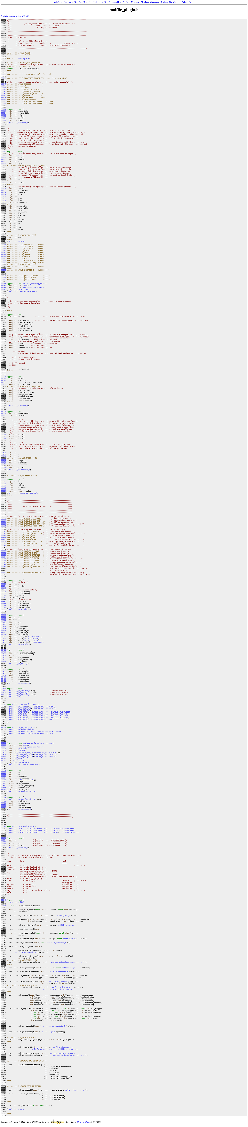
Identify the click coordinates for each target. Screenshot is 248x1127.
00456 (3, 675)
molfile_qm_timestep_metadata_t (24, 764)
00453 (3, 671)
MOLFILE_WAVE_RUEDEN (60, 712)
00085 (3, 115)
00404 (3, 627)
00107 (3, 152)
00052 (3, 94)
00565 (3, 789)
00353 (3, 555)
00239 (3, 379)
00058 (3, 97)
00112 (3, 161)
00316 (3, 483)
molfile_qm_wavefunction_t (22, 791)
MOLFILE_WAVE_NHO (59, 714)
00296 (3, 452)
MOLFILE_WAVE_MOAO (59, 718)
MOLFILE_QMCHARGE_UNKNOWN (21, 729)
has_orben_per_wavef (23, 755)
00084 (3, 113)
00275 (3, 415)
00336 (3, 522)
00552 (3, 774)
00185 (3, 285)
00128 (3, 192)
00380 (3, 596)
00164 (3, 256)
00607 (3, 846)
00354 (3, 557)
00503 (3, 704)
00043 (3, 78)
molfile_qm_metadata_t (20, 609)
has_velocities (20, 289)
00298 (3, 456)
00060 (3, 99)
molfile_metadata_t (18, 123)
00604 (3, 840)
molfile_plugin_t (17, 1109)
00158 (3, 245)
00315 (3, 481)
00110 (3, 158)
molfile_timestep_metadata (36, 284)
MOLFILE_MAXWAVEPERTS (47, 753)
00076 (3, 103)
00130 (3, 196)
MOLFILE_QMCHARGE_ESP (19, 733)
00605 (3, 842)
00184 (3, 284)
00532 (3, 743)
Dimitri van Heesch (83, 1122)
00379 (3, 594)
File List (126, 2)
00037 (3, 74)
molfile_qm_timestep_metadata (37, 743)
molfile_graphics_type (23, 826)
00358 (3, 565)
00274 (3, 413)
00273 (3, 411)
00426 (3, 656)
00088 (3, 121)
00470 (3, 693)
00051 (3, 92)
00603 (3, 838)
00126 (3, 189)
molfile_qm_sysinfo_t (19, 644)
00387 (3, 601)
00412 (3, 638)
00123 (3, 183)
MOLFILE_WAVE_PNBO (59, 716)
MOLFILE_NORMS (68, 828)
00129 (3, 194)
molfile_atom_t (16, 241)
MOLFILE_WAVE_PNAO (40, 714)
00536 (3, 751)
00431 (3, 658)
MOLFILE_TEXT (32, 832)
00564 (3, 788)
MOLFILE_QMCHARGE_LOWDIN (49, 731)
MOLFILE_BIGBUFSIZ (32, 638)
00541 (3, 760)
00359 (3, 567)
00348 (3, 545)
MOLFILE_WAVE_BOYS (40, 712)
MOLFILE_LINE (15, 830)
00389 (3, 605)
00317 (3, 485)
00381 (3, 598)
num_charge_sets (21, 762)
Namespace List (70, 2)
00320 (3, 491)
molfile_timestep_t (18, 406)
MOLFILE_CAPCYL (51, 830)
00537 (3, 753)
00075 (3, 101)
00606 (3, 844)
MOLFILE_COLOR (51, 832)
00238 (3, 377)
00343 (3, 536)
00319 (3, 489)
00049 (3, 90)
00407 (3, 632)
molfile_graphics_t (18, 848)
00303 (3, 464)
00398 (3, 617)
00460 (3, 679)
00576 (3, 801)
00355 (3, 559)
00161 (3, 251)
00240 (3, 380)
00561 (3, 784)
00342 (3, 534)
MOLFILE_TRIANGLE (34, 828)
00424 (3, 654)
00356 (3, 561)
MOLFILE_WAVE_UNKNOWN (41, 720)
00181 (3, 280)
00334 (3, 518)
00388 (3, 603)
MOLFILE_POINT (16, 828)
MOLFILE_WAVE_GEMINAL (43, 706)
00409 (3, 634)
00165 (3, 258)
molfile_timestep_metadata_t (23, 291)
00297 (3, 454)
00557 (3, 782)
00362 (3, 572)
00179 (3, 276)
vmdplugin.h (23, 59)
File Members (174, 2)
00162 (3, 253)
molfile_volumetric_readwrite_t (24, 493)
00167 (3, 262)
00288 (3, 439)
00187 (3, 289)
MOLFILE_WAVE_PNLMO (18, 718)
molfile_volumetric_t (19, 470)
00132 (3, 200)
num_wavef (18, 758)
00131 (3, 198)
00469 (3, 691)
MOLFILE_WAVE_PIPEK (18, 712)
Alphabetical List (100, 2)
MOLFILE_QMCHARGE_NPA (42, 733)
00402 (3, 625)
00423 (3, 652)
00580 (3, 807)
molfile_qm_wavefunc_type (24, 704)
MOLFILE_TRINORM (52, 828)
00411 (3, 636)
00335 (3, 520)
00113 (3, 163)
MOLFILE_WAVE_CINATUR (19, 710)
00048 (3, 88)
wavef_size (18, 760)
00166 (3, 260)
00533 (3, 745)
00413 (3, 640)
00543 (3, 762)
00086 (3, 117)
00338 (3, 526)
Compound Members (159, 2)
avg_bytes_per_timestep (34, 287)
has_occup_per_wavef (23, 757)
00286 (3, 435)
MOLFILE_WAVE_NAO (17, 714)
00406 (3, 631)
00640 (3, 900)
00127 (3, 191)
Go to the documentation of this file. (15, 16)
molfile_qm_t (15, 696)
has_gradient (19, 749)
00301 (3, 460)
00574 (3, 797)
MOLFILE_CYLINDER (34, 830)
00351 (3, 551)
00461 (3, 681)
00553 (3, 776)
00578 (3, 803)
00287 (3, 437)
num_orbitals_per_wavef (24, 753)
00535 (3, 749)
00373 (3, 584)
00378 (3, 592)
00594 (3, 826)
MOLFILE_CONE (68, 830)
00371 (3, 580)
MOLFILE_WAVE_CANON (18, 706)
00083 (3, 111)
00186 (3, 287)
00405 (3, 629)
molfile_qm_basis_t (18, 663)
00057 (3, 96)
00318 (3, 487)
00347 (3, 543)
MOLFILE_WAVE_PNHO (18, 716)
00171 (3, 270)
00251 (3, 382)
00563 (3, 786)
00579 (3, 805)
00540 (3, 758)
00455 (3, 673)
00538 (3, 755)
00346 (3, 541)
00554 (3, 778)
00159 (3, 247)
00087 (3, 119)
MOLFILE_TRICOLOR (70, 832)
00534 (3, 747)
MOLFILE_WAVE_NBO (39, 716)
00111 (3, 160)
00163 (3, 254)
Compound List (115, 2)
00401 (3, 623)
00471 (3, 695)
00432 (3, 660)
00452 (3, 669)
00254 (3, 384)
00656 (3, 906)
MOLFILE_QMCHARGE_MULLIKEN (22, 731)
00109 (3, 156)
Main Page (58, 2)
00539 (3, 757)
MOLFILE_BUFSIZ (35, 636)
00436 (3, 662)
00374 (3, 586)
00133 (3, 202)
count (25, 285)
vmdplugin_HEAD (16, 902)
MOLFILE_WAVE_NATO (18, 720)
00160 (3, 249)
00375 (3, 588)
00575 (3, 799)
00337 (3, 524)
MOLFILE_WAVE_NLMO (40, 718)
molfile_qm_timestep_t (20, 809)
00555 (3, 780)
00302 (3, 462)
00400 (3, 621)
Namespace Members (140, 2)
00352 (3, 553)
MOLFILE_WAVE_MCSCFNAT (20, 708)
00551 (3, 772)
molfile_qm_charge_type (23, 727)
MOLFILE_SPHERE (16, 832)
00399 (3, 619)
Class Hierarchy (85, 2)
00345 (3, 539)
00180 (3, 278)
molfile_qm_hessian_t (19, 683)
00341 (3, 532)
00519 (3, 727)
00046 (3, 84)
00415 (3, 642)
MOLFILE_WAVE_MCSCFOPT (44, 708)
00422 (3, 650)
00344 (3, 537)
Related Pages (187, 2)
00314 (3, 479)
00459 (3, 677)
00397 (3, 615)
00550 (3, 770)
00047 (3, 86)
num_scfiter (19, 751)
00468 (3, 689)
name (16, 156)
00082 (3, 109)
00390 (3, 607)
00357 (3, 563)
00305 (3, 468)
